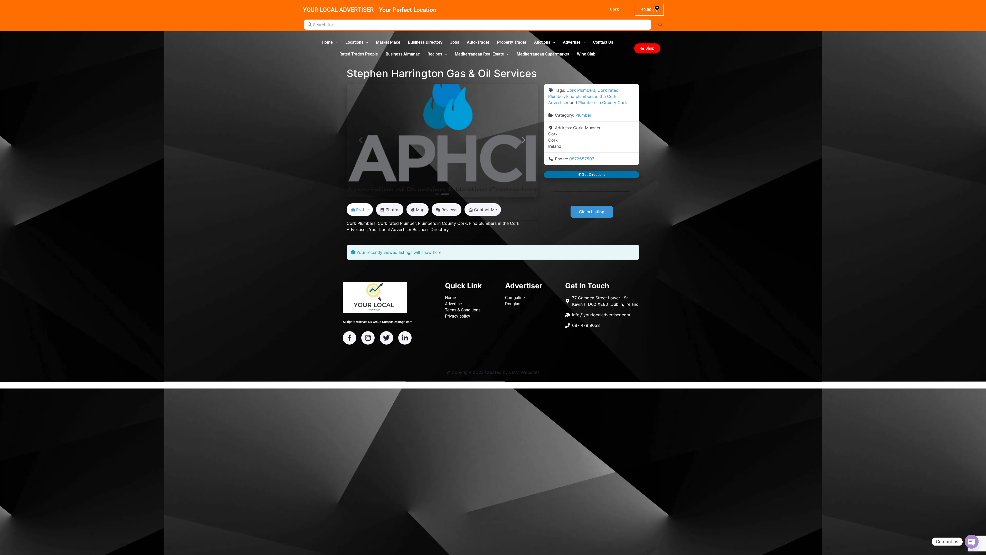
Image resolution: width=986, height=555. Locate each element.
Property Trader (511, 42)
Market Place (388, 42)
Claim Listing (591, 211)
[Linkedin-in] (405, 338)
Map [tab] (420, 209)
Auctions (542, 42)
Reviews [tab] (449, 209)
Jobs (454, 42)
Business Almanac (403, 54)
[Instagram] (368, 338)
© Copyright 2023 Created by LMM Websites (493, 372)
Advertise (572, 42)
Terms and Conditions (480, 386)
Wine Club (586, 54)
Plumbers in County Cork (602, 102)
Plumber (583, 115)
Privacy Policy (512, 386)
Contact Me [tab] (485, 209)
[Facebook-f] (349, 338)
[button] (330, 42)
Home (327, 42)
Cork (614, 8)
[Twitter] (386, 338)
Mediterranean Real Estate (479, 54)
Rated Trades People (358, 54)
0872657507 (581, 158)
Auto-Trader (478, 42)
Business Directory (425, 42)
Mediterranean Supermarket (543, 54)
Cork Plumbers (580, 90)
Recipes (435, 54)
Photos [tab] (392, 209)
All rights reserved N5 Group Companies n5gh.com (377, 322)
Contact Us (603, 42)
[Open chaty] (972, 542)
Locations (354, 42)
